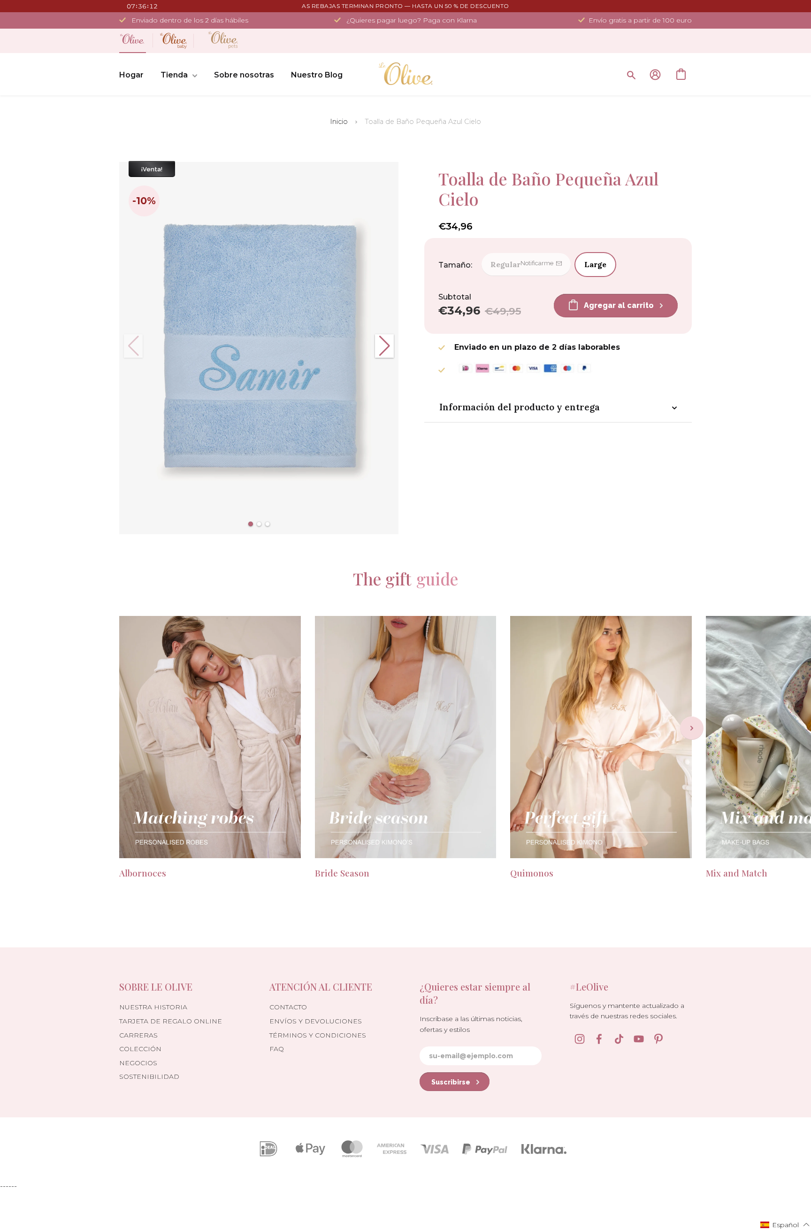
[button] (250, 524)
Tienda (174, 74)
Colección (140, 1049)
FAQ (276, 1049)
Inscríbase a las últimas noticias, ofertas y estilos (471, 1024)
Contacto (288, 1007)
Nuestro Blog (317, 74)
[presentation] (692, 728)
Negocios (138, 1063)
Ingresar (655, 75)
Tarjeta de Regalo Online (170, 1021)
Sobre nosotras (244, 74)
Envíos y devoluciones (315, 1021)
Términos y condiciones (317, 1035)
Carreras (138, 1035)
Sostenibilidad (149, 1076)
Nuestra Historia (153, 1007)
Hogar (131, 74)
